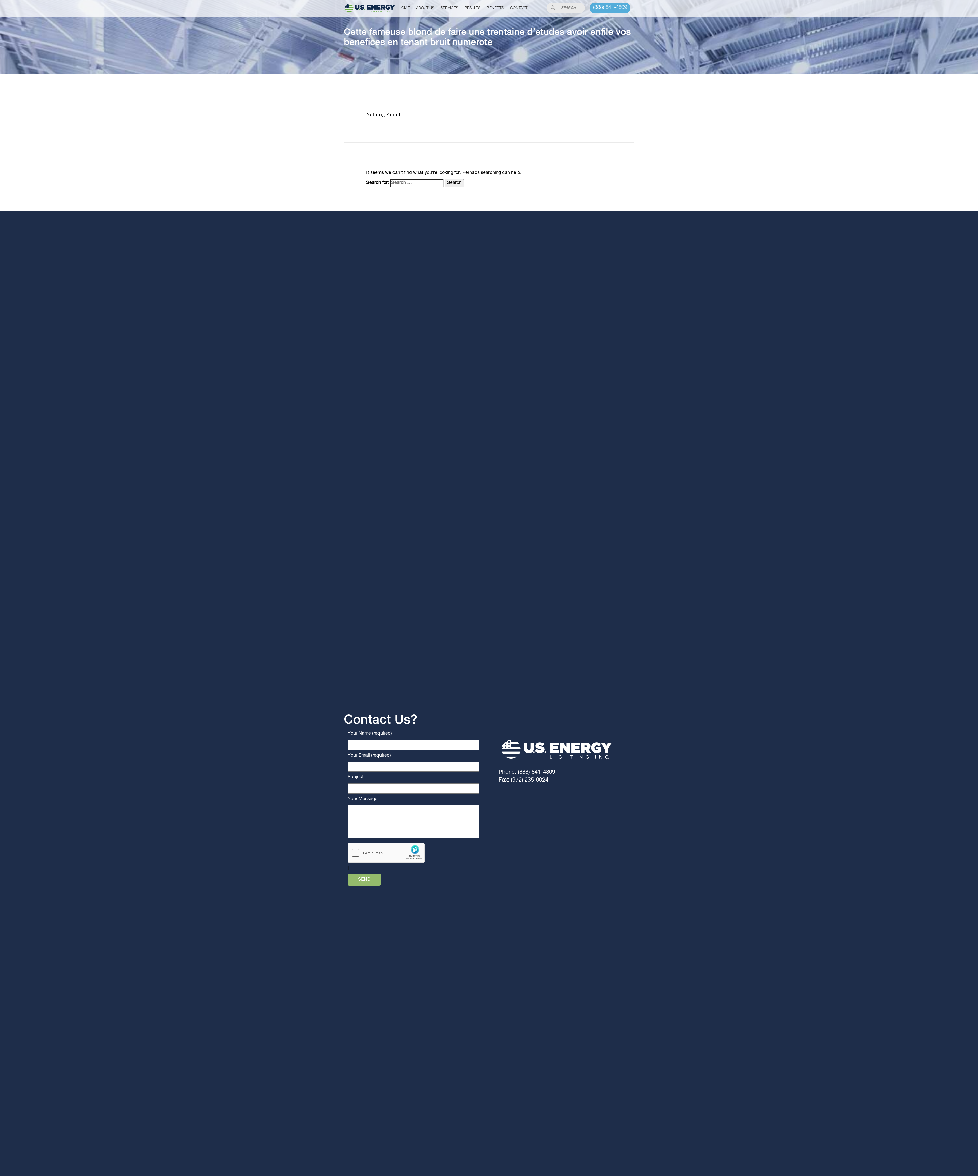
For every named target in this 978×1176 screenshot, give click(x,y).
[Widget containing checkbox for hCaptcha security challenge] (386, 853)
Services (449, 8)
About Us (425, 8)
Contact (518, 8)
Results (472, 8)
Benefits (495, 8)
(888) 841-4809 (610, 7)
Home (404, 8)
